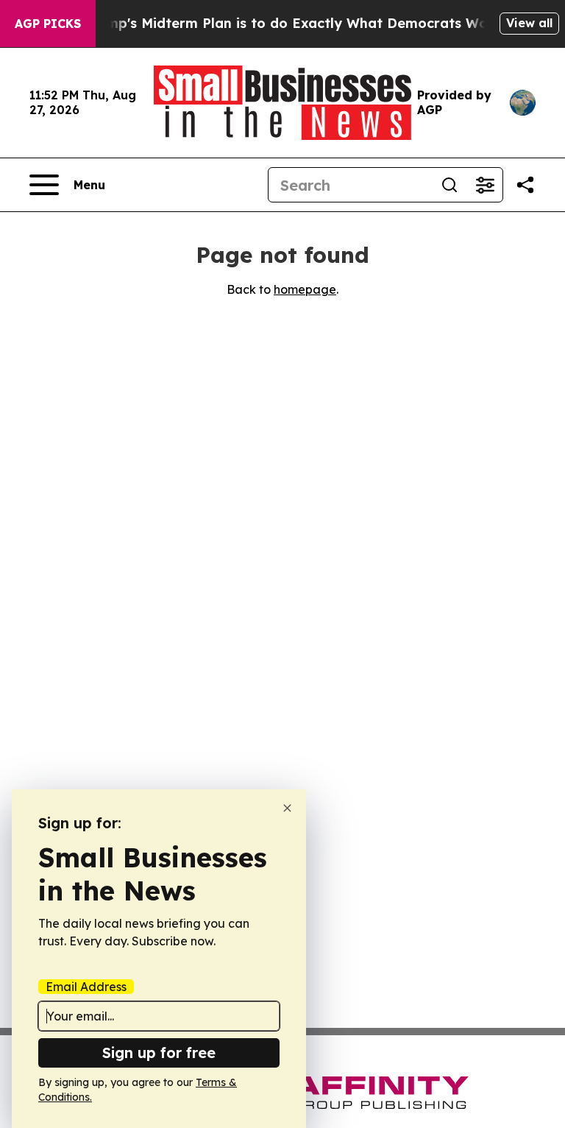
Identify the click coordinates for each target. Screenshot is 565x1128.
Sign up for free (159, 1052)
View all (529, 22)
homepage (305, 289)
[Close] (287, 808)
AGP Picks (48, 23)
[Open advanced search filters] (484, 185)
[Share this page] (525, 185)
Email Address (86, 986)
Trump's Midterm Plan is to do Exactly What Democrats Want (293, 23)
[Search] (449, 185)
